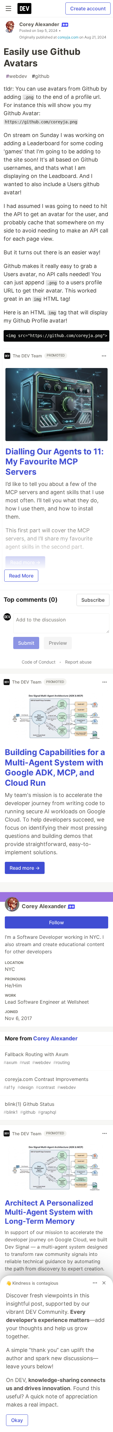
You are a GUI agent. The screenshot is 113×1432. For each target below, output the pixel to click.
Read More (21, 576)
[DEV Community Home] (24, 8)
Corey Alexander (39, 24)
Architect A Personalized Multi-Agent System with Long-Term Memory (49, 1212)
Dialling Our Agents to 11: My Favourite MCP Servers (54, 462)
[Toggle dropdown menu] (104, 356)
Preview (58, 643)
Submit (26, 643)
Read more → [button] (25, 868)
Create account (88, 8)
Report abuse (78, 661)
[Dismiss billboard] (104, 1283)
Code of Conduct (38, 661)
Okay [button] (17, 1420)
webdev (16, 76)
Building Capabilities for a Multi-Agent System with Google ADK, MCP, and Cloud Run (55, 767)
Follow (56, 922)
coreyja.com (68, 37)
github (40, 76)
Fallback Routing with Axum (37, 1058)
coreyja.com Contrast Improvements (46, 1083)
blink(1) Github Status (30, 1108)
